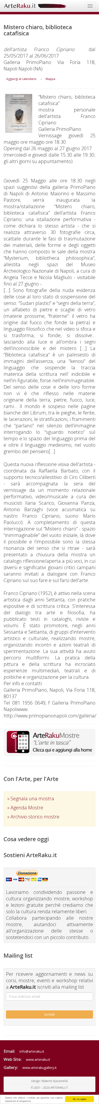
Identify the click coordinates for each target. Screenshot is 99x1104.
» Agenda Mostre (25, 807)
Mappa (50, 79)
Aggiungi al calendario (21, 79)
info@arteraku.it (31, 1051)
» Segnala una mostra (30, 798)
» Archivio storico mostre (33, 816)
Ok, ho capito (79, 1099)
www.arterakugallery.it (39, 1067)
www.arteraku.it (38, 1059)
